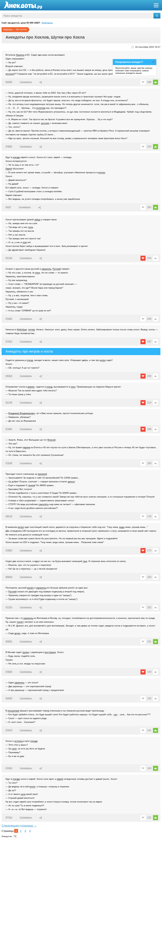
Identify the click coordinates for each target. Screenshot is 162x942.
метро (21, 527)
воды (122, 527)
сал (115, 714)
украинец (46, 269)
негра (103, 360)
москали (10, 74)
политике (41, 108)
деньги (71, 481)
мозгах (101, 172)
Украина (20, 55)
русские (45, 123)
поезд (30, 360)
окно (73, 386)
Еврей (9, 168)
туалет (20, 622)
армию (30, 386)
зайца (37, 219)
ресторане (50, 652)
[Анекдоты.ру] (23, 5)
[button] (41, 82)
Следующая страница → (19, 825)
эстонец (18, 741)
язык (37, 272)
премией (42, 474)
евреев (26, 447)
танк (85, 561)
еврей (60, 779)
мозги (32, 786)
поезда (33, 741)
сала (30, 227)
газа (24, 242)
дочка (17, 633)
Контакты (47, 22)
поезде (16, 157)
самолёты (43, 504)
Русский (57, 269)
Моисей (51, 440)
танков (31, 485)
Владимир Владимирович (21, 413)
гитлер (31, 329)
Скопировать (26, 82)
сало (14, 748)
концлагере (13, 710)
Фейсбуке (22, 329)
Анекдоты (7, 29)
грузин (30, 587)
